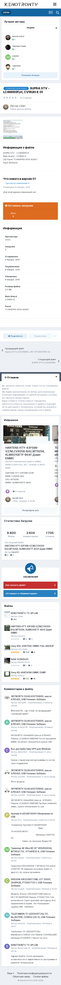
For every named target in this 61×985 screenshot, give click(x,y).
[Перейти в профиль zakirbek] (8, 67)
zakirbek (16, 65)
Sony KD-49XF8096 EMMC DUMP (28, 672)
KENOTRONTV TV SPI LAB (24, 613)
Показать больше (30, 75)
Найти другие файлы (20, 109)
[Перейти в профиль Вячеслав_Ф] (7, 946)
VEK (56, 458)
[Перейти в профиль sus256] (7, 771)
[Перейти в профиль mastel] (8, 57)
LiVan (22, 105)
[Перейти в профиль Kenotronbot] (8, 37)
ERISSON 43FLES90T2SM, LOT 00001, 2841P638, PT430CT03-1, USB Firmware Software (31, 882)
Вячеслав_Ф (24, 948)
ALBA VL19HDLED (19, 659)
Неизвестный (19, 46)
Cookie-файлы (40, 976)
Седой (21, 889)
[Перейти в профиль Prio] (7, 815)
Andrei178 (22, 727)
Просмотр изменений (17, 183)
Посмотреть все (30, 510)
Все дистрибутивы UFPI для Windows (31, 749)
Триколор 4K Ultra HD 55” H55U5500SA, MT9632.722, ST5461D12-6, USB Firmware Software (33, 851)
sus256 (21, 776)
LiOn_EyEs (22, 649)
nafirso (21, 675)
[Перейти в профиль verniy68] (7, 697)
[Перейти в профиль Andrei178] (7, 722)
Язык (10, 973)
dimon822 (22, 752)
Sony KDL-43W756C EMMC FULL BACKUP (32, 646)
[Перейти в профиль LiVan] (5, 107)
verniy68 (22, 702)
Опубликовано (41, 776)
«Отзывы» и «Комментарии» (21, 593)
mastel (15, 56)
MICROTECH (24, 662)
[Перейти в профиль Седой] (7, 880)
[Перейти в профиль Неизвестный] (8, 47)
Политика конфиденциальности (34, 973)
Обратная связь (21, 976)
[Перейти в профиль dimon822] (7, 750)
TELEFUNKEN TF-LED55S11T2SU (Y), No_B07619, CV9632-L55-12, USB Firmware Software (33, 917)
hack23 (9, 461)
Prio (19, 820)
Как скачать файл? (15, 585)
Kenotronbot (18, 36)
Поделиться (16, 336)
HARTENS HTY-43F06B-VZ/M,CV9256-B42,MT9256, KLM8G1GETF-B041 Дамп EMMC (25, 453)
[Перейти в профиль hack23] (7, 915)
